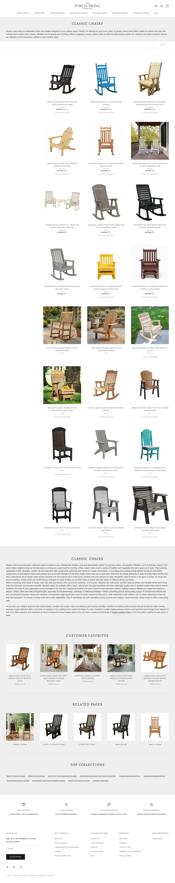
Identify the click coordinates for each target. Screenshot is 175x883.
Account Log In (97, 851)
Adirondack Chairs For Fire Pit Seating (98, 776)
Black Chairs (155, 744)
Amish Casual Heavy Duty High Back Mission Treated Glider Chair (150, 103)
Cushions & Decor (141, 13)
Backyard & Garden (78, 13)
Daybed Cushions (100, 781)
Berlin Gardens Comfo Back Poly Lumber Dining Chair (149, 409)
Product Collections (63, 855)
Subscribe (15, 857)
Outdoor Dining (57, 13)
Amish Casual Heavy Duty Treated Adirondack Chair (62, 164)
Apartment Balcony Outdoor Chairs (48, 781)
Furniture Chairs (87, 744)
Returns (94, 847)
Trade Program (61, 843)
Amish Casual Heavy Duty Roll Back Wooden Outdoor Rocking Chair (53, 678)
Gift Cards (123, 838)
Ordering (123, 843)
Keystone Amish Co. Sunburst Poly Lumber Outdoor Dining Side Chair (150, 469)
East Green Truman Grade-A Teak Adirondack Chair (106, 349)
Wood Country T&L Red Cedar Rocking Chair (150, 349)
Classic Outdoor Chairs (121, 612)
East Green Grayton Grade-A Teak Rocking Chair (62, 349)
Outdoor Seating (120, 13)
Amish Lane (157, 838)
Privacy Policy (125, 855)
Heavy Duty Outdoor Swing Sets (62, 776)
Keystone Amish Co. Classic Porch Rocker (106, 103)
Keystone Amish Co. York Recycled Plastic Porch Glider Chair (106, 287)
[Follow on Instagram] (14, 867)
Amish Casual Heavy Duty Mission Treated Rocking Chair (62, 103)
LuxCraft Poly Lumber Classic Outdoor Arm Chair (106, 529)
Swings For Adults (36, 776)
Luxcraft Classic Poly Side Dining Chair (62, 468)
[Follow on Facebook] (7, 867)
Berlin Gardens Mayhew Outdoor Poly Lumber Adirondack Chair (106, 469)
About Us (58, 838)
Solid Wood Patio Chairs (18, 781)
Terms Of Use (125, 847)
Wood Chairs (121, 744)
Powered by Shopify (46, 875)
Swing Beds (40, 13)
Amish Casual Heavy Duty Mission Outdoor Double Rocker (121, 678)
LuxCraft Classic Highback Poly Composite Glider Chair (62, 409)
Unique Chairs (20, 744)
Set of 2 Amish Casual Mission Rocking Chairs (106, 409)
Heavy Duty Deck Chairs (79, 781)
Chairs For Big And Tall (129, 776)
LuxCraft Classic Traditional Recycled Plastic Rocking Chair (106, 226)
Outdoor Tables (99, 13)
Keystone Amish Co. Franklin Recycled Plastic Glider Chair (150, 287)
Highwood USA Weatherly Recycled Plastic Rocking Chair (150, 226)
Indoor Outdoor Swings (154, 776)
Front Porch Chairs (16, 776)
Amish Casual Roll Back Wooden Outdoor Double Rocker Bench (155, 678)
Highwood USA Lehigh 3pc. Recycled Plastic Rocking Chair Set (62, 226)
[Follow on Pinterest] (20, 867)
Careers (58, 851)
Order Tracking (97, 843)
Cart (92, 855)
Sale (156, 13)
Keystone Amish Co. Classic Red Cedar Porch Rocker (106, 164)
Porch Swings (23, 13)
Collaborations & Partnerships (67, 847)
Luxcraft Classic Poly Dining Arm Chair (62, 528)
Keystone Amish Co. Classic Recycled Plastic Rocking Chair (150, 164)
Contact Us (95, 838)
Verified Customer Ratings (130, 851)
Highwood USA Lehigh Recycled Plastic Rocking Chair (62, 287)
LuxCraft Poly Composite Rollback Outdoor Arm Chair (150, 529)
